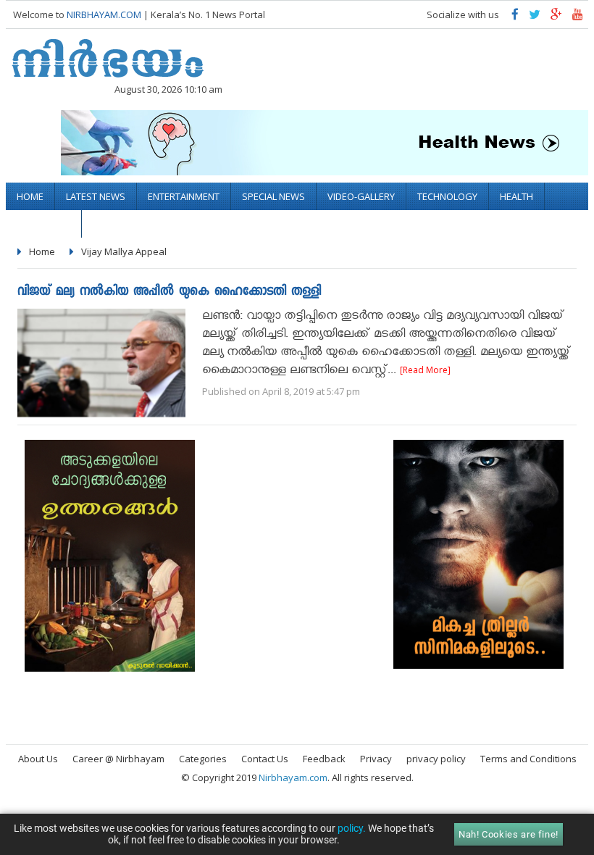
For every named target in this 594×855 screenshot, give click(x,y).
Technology (447, 196)
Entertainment (183, 196)
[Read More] (425, 370)
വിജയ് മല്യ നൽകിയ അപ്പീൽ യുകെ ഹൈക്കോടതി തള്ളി (169, 292)
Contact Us (264, 758)
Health (516, 196)
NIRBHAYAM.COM (104, 14)
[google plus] (556, 17)
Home (30, 196)
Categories (203, 758)
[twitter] (534, 17)
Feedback (324, 758)
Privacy (376, 758)
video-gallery (361, 196)
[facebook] (515, 17)
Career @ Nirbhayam (118, 758)
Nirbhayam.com (293, 777)
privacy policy (436, 758)
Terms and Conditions (528, 758)
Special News (273, 196)
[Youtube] (577, 17)
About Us (38, 758)
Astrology (43, 223)
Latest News (95, 196)
